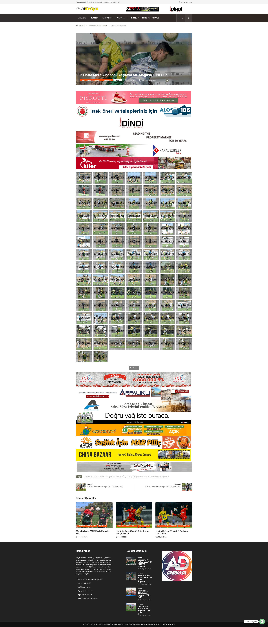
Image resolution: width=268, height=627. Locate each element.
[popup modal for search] (188, 18)
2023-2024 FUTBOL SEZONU (87, 526)
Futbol (94, 18)
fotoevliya (119, 477)
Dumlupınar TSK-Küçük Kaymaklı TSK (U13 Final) (104, 2)
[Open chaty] (262, 621)
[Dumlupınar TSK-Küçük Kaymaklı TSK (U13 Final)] (131, 592)
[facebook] (179, 18)
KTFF (128, 477)
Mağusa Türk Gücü (140, 477)
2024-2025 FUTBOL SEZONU (127, 526)
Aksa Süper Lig (104, 526)
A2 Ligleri (107, 80)
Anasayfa (82, 18)
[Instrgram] (182, 18)
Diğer (144, 18)
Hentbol (133, 18)
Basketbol (106, 18)
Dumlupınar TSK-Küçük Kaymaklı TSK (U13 (144, 594)
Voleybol (120, 18)
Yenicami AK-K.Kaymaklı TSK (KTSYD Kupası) (145, 563)
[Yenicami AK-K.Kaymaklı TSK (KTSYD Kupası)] (131, 561)
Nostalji (155, 18)
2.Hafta (87, 477)
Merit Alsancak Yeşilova (159, 477)
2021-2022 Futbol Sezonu (98, 25)
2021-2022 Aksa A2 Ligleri (103, 477)
